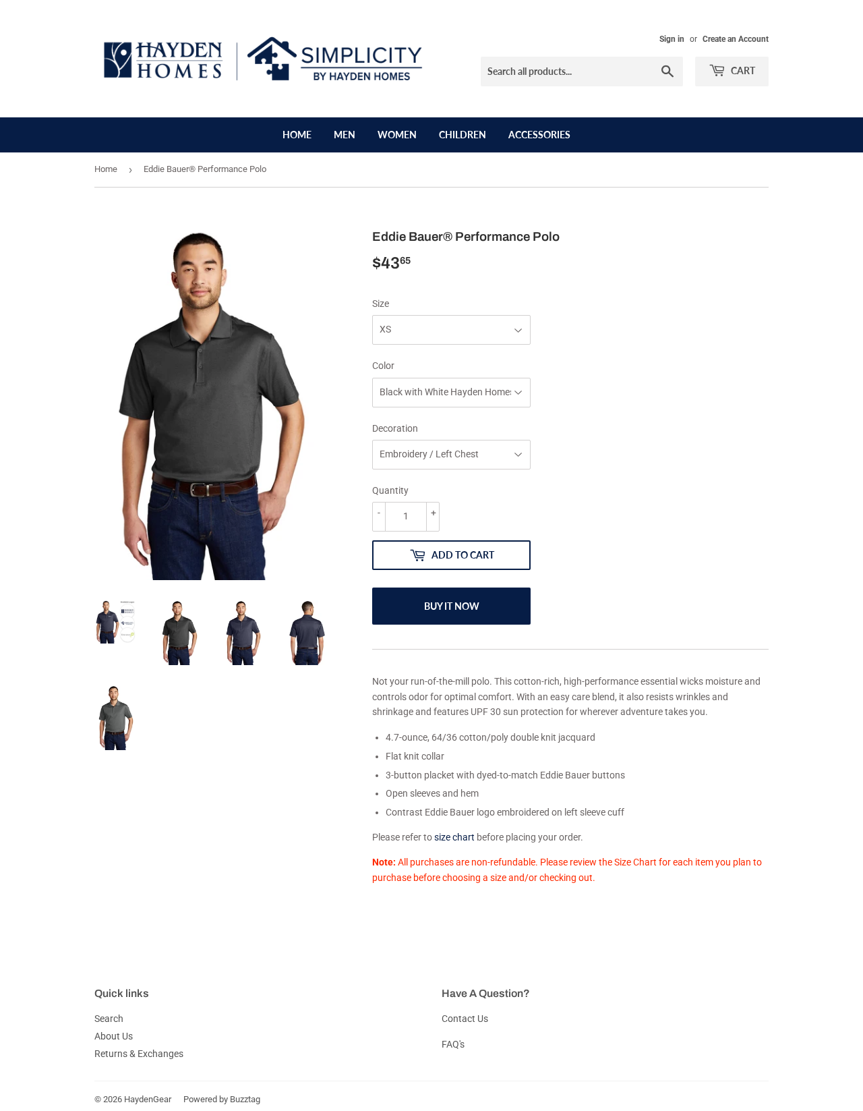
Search (108, 1018)
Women (397, 134)
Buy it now (451, 606)
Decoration (395, 428)
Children (462, 134)
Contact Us (465, 1018)
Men (344, 134)
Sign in (671, 39)
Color (383, 365)
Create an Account (736, 39)
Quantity (390, 490)
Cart (742, 70)
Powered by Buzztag (221, 1099)
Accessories (539, 134)
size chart (454, 837)
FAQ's (453, 1044)
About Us (113, 1036)
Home (296, 134)
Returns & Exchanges (138, 1053)
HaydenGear (147, 1099)
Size (380, 303)
